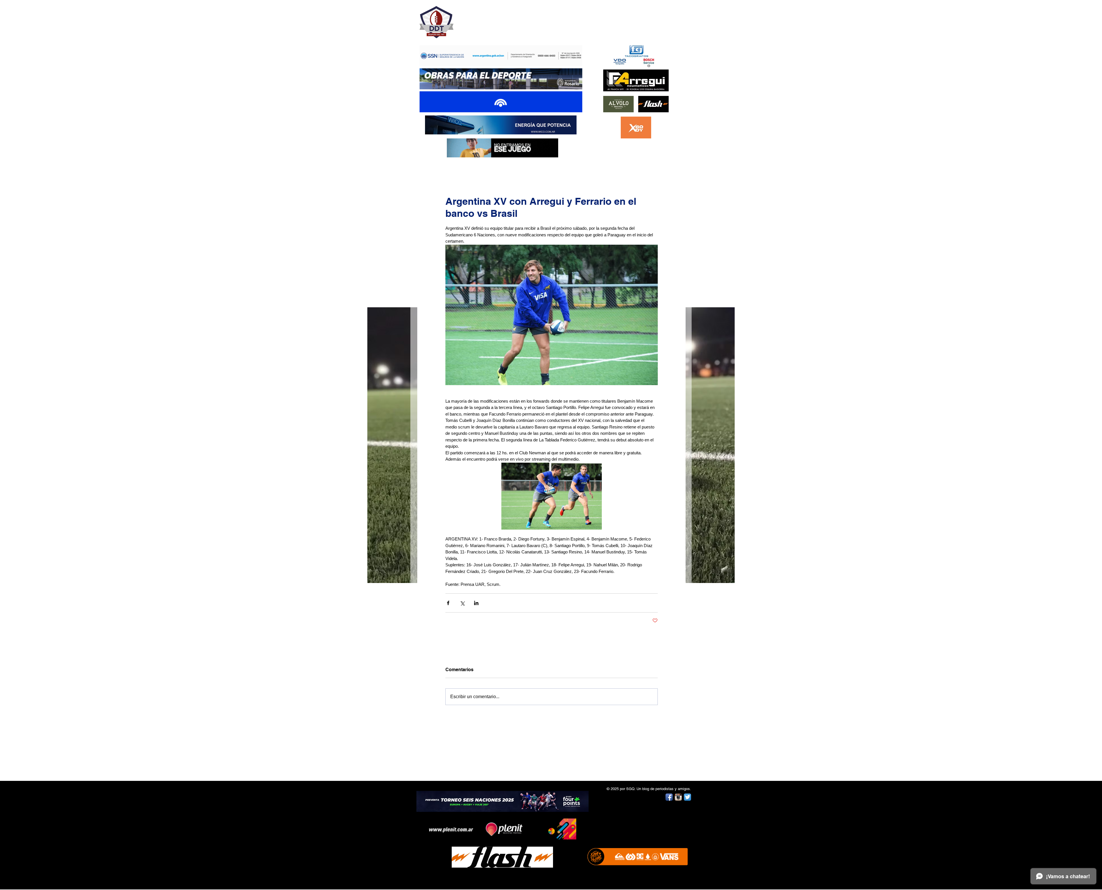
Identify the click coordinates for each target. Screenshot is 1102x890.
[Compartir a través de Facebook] (448, 603)
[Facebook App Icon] (669, 797)
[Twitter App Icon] (687, 797)
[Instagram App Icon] (678, 797)
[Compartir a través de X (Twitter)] (462, 603)
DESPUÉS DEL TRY (497, 19)
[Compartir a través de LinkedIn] (476, 603)
